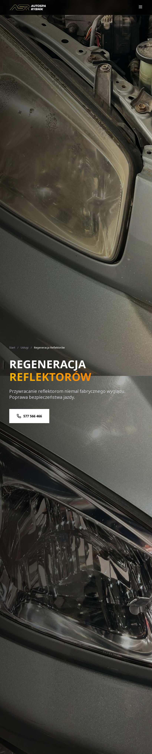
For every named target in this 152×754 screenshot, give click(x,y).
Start (12, 347)
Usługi (25, 347)
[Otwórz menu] (140, 7)
